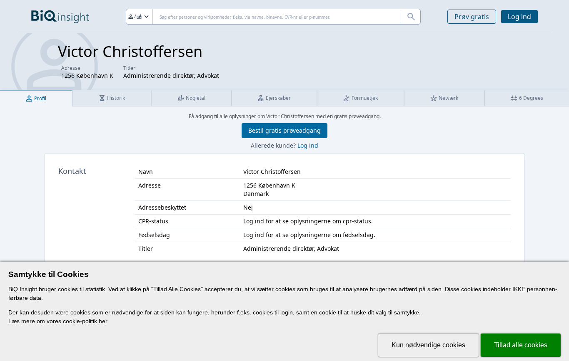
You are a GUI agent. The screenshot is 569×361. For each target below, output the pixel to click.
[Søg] (411, 16)
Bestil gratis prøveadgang (284, 130)
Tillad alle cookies (520, 345)
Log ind (519, 16)
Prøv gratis (471, 16)
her (103, 321)
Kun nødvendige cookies (428, 345)
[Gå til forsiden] (60, 16)
